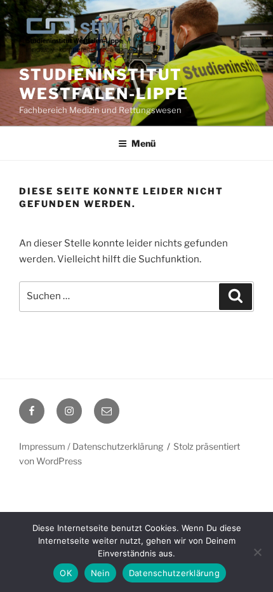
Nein (100, 573)
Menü (143, 143)
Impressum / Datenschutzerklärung (91, 446)
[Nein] (257, 552)
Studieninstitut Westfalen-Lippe (104, 84)
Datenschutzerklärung (174, 573)
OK (66, 573)
